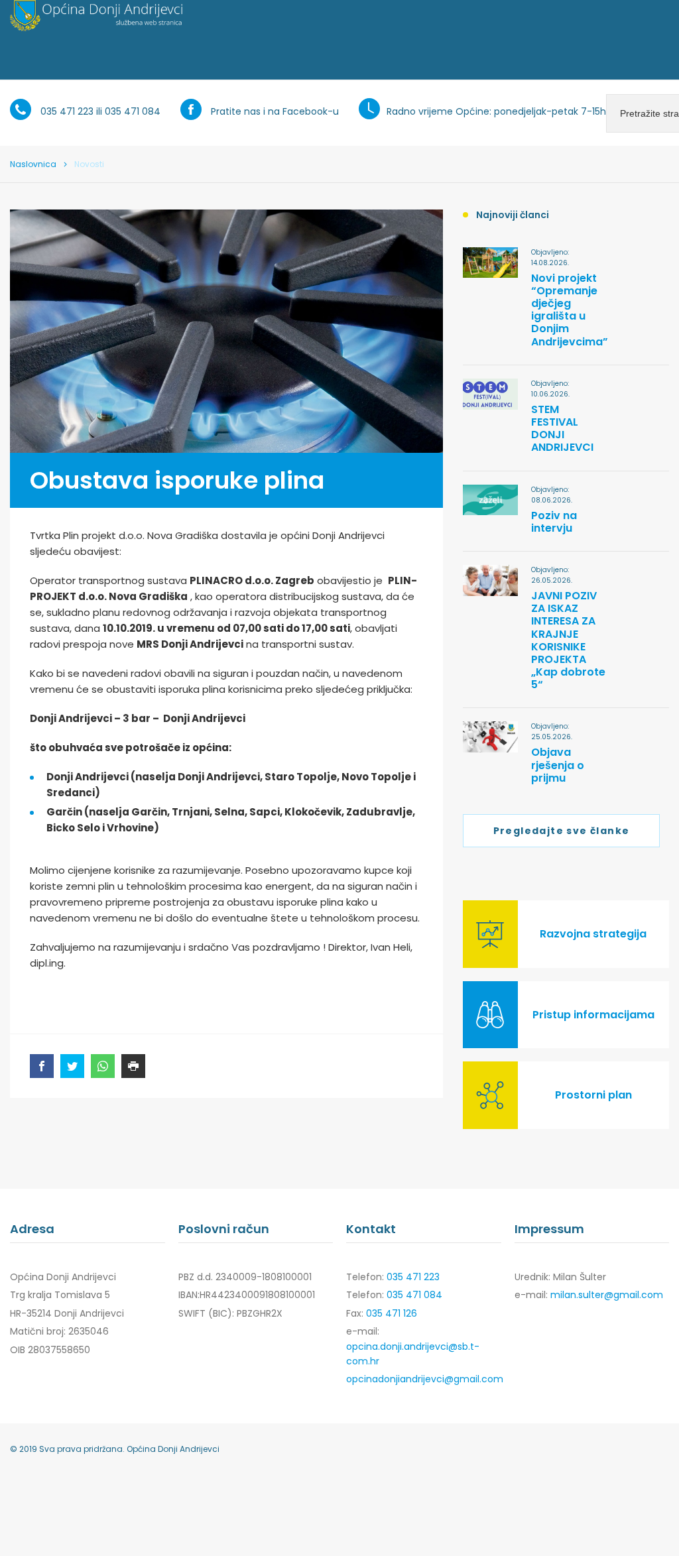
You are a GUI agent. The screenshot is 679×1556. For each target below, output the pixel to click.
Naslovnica (33, 164)
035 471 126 (391, 1313)
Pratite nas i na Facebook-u (275, 111)
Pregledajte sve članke (561, 830)
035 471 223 (66, 111)
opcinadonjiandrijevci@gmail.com (424, 1379)
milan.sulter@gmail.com (606, 1294)
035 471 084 (132, 111)
